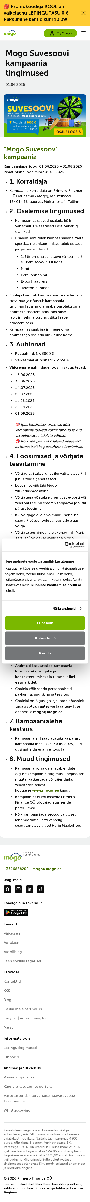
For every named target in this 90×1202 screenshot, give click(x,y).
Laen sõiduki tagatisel (22, 961)
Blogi (8, 1000)
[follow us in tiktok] (40, 889)
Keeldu (45, 653)
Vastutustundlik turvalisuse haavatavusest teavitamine (39, 1098)
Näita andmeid (64, 608)
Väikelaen (12, 933)
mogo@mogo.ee (47, 869)
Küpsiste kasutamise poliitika (56, 585)
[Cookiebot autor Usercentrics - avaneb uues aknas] (65, 545)
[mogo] (45, 857)
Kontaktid (12, 981)
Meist (8, 1027)
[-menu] (83, 33)
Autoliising (13, 952)
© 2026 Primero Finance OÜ (28, 1178)
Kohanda (42, 638)
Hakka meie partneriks (23, 1009)
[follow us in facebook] (7, 889)
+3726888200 (16, 869)
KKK (7, 990)
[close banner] (83, 13)
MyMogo (64, 33)
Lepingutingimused (20, 1047)
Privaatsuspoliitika (19, 1077)
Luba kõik (45, 623)
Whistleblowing (17, 1110)
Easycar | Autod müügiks (25, 1018)
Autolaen (11, 942)
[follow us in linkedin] (29, 889)
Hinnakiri (11, 1057)
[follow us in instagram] (18, 889)
